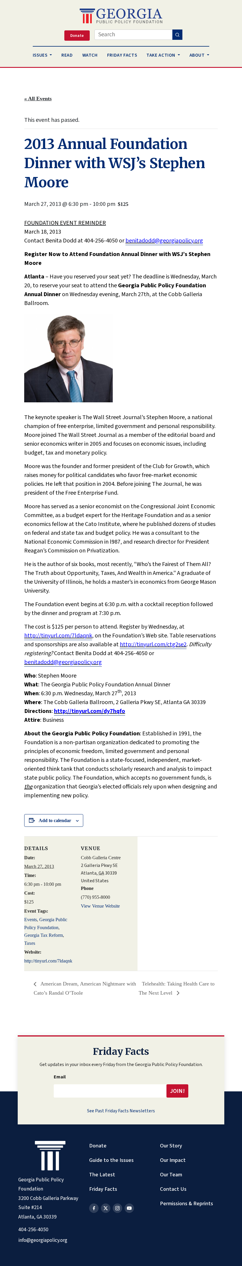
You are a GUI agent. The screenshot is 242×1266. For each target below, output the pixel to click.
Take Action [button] (161, 55)
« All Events (38, 98)
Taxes (29, 943)
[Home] (121, 16)
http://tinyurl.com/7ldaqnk (48, 960)
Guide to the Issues (111, 1160)
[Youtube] (129, 1208)
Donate (98, 1145)
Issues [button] (40, 55)
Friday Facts (103, 1189)
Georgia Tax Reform (43, 935)
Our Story (171, 1145)
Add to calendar (55, 820)
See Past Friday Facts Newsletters (121, 1111)
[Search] (177, 34)
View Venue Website (100, 905)
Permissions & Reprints (186, 1203)
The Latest (102, 1174)
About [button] (197, 55)
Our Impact (173, 1160)
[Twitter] (105, 1208)
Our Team (171, 1174)
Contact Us (173, 1189)
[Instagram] (117, 1208)
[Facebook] (94, 1208)
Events (30, 919)
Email (60, 1077)
